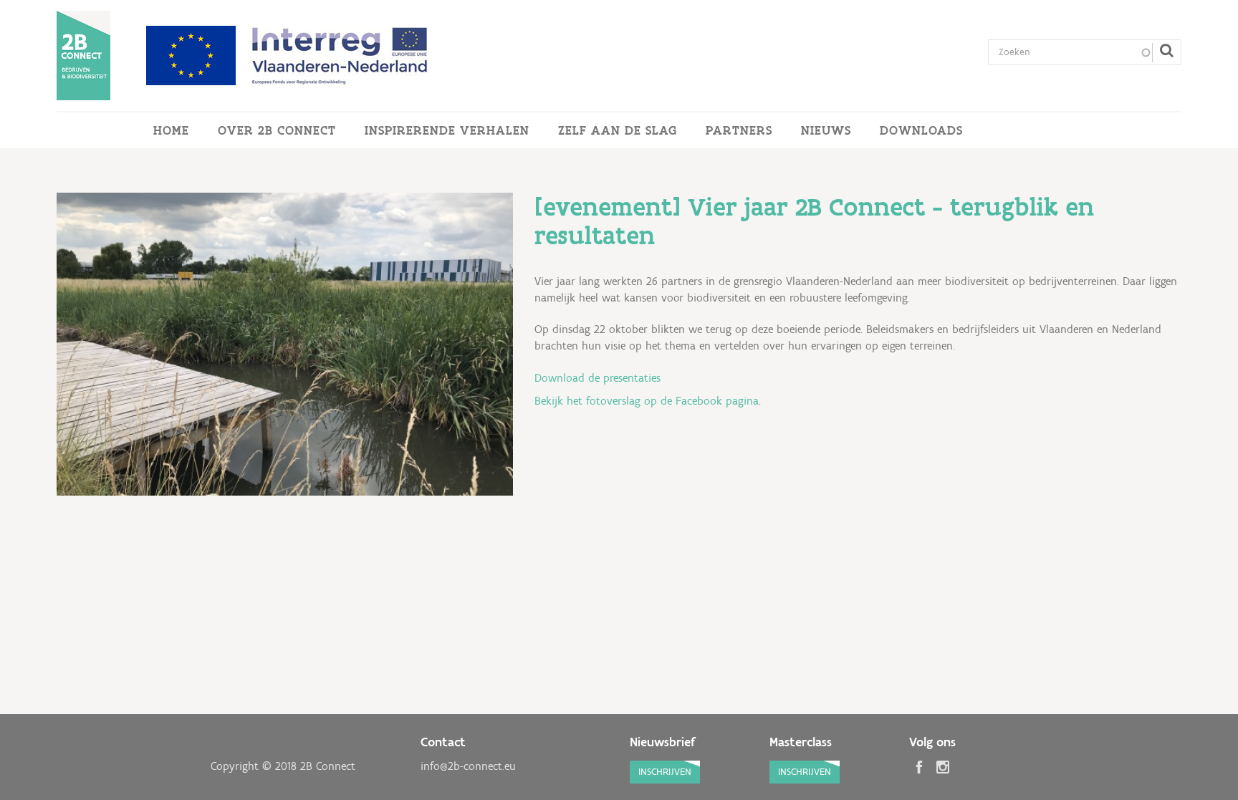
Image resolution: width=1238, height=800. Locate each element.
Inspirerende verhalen (447, 130)
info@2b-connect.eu (468, 766)
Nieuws (826, 130)
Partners (739, 130)
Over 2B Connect (277, 130)
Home (171, 130)
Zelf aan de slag (617, 130)
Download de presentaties (597, 378)
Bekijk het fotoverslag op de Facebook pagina (646, 401)
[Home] (83, 55)
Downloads (921, 130)
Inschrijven (664, 772)
